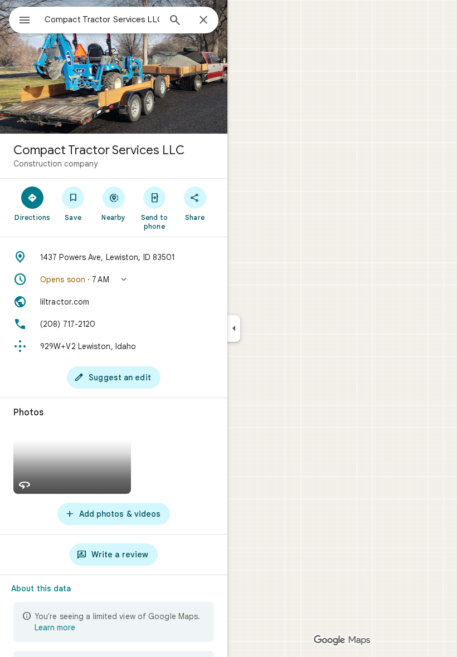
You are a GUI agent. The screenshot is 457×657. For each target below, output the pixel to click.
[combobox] (102, 19)
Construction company (55, 164)
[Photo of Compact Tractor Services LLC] (113, 67)
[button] (113, 279)
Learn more (55, 627)
